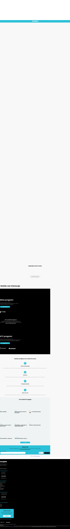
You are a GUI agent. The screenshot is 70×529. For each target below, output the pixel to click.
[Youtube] (7, 469)
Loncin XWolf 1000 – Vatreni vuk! (6, 438)
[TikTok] (5, 469)
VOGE (1, 504)
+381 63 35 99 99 (3, 476)
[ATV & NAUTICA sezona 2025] (35, 405)
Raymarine (1, 489)
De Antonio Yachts (2, 482)
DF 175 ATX (31, 137)
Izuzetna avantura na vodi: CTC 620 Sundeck (20, 412)
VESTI (29, 410)
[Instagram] (2, 469)
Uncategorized (17, 437)
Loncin (1, 506)
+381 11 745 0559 (3, 496)
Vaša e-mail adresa (3, 451)
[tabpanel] (11, 225)
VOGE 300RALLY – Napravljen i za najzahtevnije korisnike (21, 425)
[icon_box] (2, 473)
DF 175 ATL (38, 137)
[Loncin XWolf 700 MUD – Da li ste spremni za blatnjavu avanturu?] (21, 432)
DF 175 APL (24, 137)
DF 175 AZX (35, 137)
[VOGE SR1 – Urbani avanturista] (35, 418)
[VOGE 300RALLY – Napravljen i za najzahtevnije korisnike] (21, 418)
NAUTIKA (16, 410)
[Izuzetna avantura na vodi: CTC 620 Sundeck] (21, 405)
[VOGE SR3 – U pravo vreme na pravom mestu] (6, 418)
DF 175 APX (27, 137)
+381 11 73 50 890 (3, 475)
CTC (0, 487)
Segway (1, 505)
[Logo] (35, 21)
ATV (0, 410)
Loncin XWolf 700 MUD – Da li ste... (21, 438)
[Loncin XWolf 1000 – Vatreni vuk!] (6, 432)
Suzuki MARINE (2, 488)
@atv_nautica (37, 456)
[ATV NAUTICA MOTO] (41, 453)
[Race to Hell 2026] (6, 405)
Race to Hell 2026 (3, 411)
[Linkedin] (4, 469)
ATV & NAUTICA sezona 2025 (35, 412)
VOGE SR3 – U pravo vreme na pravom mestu (5, 425)
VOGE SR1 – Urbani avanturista (35, 425)
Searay (1, 483)
